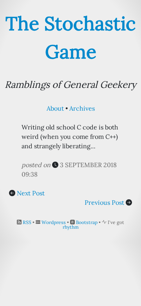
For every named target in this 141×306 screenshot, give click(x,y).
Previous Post (104, 202)
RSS (27, 222)
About (55, 108)
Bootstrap (87, 222)
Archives (82, 108)
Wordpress (54, 222)
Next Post (31, 193)
